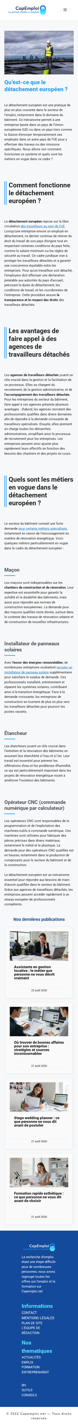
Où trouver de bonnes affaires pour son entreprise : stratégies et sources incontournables (39, 1048)
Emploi (27, 1362)
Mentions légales (38, 1318)
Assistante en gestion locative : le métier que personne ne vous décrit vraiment (34, 972)
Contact (29, 1313)
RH (24, 1385)
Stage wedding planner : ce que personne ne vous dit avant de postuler (36, 1121)
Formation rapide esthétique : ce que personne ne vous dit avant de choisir (39, 1197)
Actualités (31, 1357)
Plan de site (32, 1323)
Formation (31, 1367)
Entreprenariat (35, 1372)
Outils (27, 1390)
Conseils (29, 1395)
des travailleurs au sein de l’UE (43, 226)
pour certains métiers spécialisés (42, 529)
